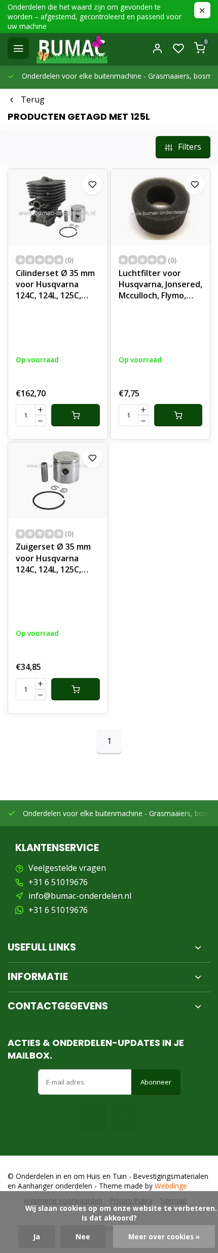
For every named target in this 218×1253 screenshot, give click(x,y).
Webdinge (171, 1186)
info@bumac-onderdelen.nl (79, 895)
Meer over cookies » (164, 1236)
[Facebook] (93, 1117)
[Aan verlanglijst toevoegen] (92, 184)
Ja (36, 1236)
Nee (83, 1236)
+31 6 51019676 (58, 882)
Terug (33, 99)
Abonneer (155, 1082)
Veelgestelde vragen (67, 867)
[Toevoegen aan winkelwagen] (75, 415)
